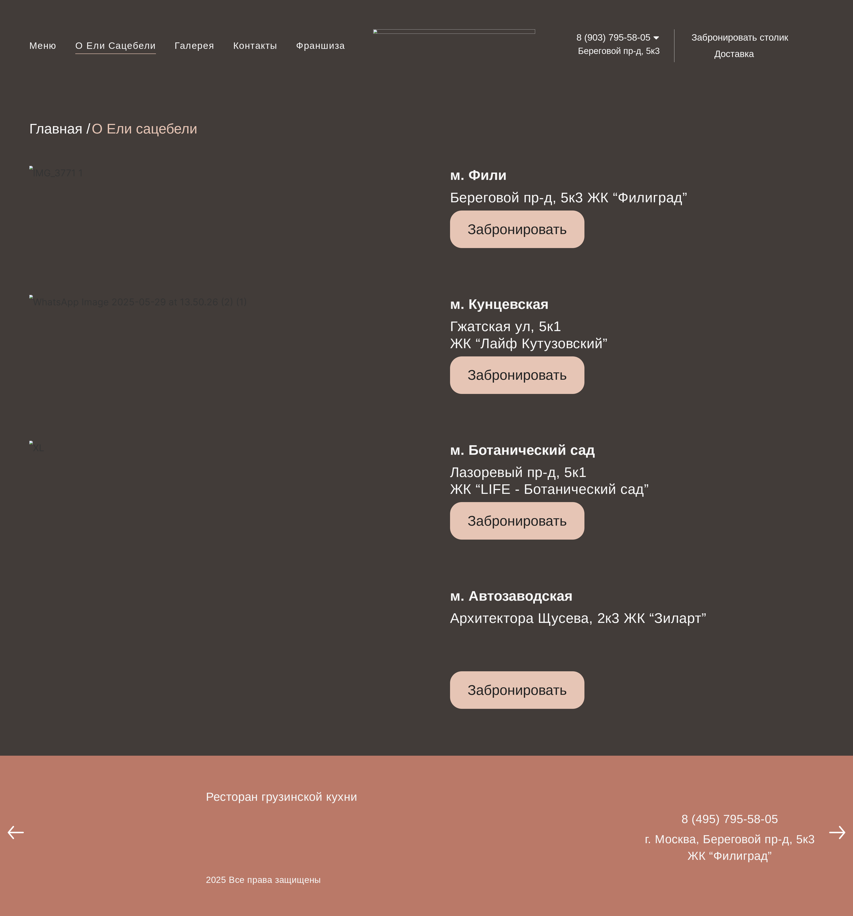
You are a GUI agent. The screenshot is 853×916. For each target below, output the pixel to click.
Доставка (734, 54)
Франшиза (320, 45)
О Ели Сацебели (115, 45)
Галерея (194, 45)
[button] (15, 832)
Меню (43, 45)
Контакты (255, 45)
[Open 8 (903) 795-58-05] (656, 37)
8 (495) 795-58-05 (730, 818)
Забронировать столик (740, 37)
